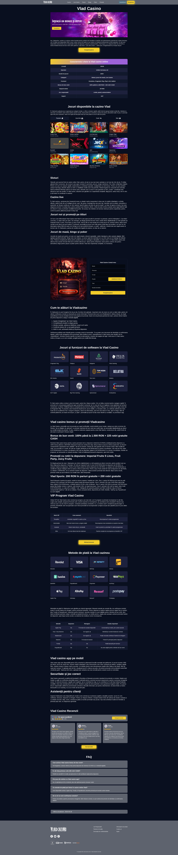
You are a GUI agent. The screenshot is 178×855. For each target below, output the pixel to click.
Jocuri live (78, 118)
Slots (117, 118)
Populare (58, 118)
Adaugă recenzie (119, 718)
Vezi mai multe (89, 746)
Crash (97, 118)
